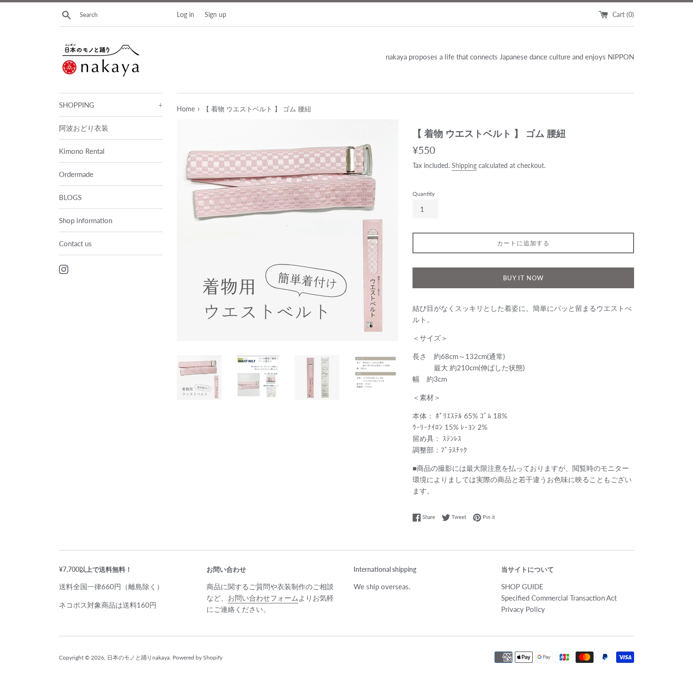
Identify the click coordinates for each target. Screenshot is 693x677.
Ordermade (76, 174)
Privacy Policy (523, 609)
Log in (185, 14)
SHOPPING (111, 104)
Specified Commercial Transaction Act (559, 597)
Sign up (215, 14)
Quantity (423, 193)
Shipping (464, 165)
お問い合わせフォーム (263, 597)
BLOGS (70, 197)
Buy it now (523, 278)
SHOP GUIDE (522, 586)
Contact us (75, 243)
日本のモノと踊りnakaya (138, 657)
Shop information (85, 220)
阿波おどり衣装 (83, 128)
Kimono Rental (82, 151)
